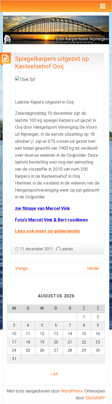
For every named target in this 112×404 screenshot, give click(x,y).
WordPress (72, 391)
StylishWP (95, 397)
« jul (54, 373)
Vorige (21, 268)
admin (67, 248)
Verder (93, 268)
